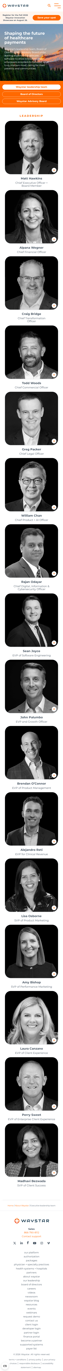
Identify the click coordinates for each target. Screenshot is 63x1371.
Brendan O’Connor (31, 783)
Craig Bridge (31, 314)
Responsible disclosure (29, 1363)
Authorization (31, 1256)
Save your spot (47, 17)
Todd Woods (31, 383)
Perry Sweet (31, 1115)
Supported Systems (31, 1344)
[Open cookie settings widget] (4, 1366)
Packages (31, 1260)
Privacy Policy (35, 1359)
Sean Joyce (31, 651)
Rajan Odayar (31, 582)
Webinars (31, 1312)
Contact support (31, 1236)
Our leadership (31, 1280)
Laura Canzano (31, 1048)
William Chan (31, 515)
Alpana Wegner (31, 247)
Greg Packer (31, 449)
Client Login (31, 1324)
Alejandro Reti (32, 850)
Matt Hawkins (31, 178)
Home (10, 1205)
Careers (31, 1288)
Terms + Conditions (17, 1359)
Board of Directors (31, 94)
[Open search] (50, 6)
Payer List (31, 1348)
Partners (31, 1272)
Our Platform (31, 1252)
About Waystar (22, 1205)
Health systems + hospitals (31, 1268)
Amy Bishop (31, 982)
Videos (31, 1292)
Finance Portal (31, 1336)
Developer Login (31, 1328)
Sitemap (37, 1367)
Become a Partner (31, 1340)
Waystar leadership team (31, 87)
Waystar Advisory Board (32, 101)
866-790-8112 (31, 1232)
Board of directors (31, 1284)
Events (32, 1308)
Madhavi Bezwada (32, 1181)
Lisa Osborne (31, 916)
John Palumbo (31, 717)
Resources (31, 1304)
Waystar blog (31, 1300)
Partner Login (31, 1332)
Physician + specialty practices (31, 1264)
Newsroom (31, 1296)
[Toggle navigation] (57, 6)
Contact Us (31, 1320)
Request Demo (31, 1316)
